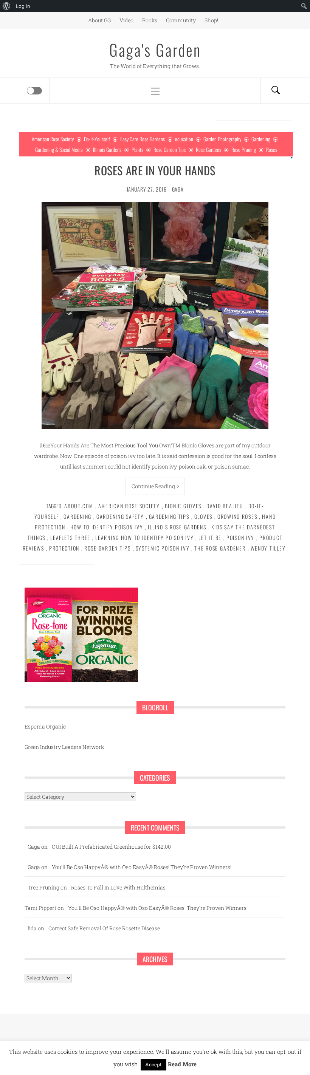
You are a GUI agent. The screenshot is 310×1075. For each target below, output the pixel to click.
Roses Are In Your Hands (155, 170)
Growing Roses (237, 516)
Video (126, 20)
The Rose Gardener (219, 548)
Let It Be (210, 537)
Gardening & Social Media (59, 149)
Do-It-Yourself (97, 139)
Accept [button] (153, 1064)
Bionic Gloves (183, 506)
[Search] (275, 90)
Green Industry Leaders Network (64, 746)
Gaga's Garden (155, 49)
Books (149, 20)
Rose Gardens (208, 149)
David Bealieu (224, 506)
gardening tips (169, 516)
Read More (182, 1064)
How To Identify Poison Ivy (106, 527)
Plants (137, 149)
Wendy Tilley (268, 548)
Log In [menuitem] (23, 6)
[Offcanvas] (34, 90)
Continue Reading (153, 486)
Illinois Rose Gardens (177, 527)
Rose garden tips (107, 548)
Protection (64, 548)
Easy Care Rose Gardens (142, 139)
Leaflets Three (70, 537)
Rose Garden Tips (169, 149)
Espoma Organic (45, 726)
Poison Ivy (240, 537)
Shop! (211, 20)
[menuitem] (6, 6)
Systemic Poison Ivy (163, 548)
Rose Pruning (243, 149)
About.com (78, 506)
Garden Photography (222, 139)
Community (181, 20)
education (184, 139)
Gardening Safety (120, 516)
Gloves (203, 516)
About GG (99, 20)
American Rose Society (53, 139)
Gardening (260, 139)
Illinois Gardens (107, 149)
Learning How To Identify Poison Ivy (144, 537)
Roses (271, 149)
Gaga (178, 189)
